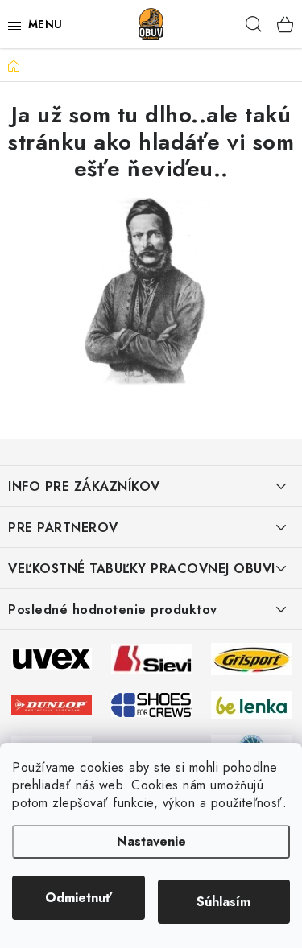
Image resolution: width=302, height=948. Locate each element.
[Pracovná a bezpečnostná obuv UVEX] (51, 657)
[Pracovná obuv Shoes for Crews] (151, 703)
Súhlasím (223, 901)
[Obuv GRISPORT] (251, 657)
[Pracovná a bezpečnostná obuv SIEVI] (151, 657)
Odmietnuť (78, 897)
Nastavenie (151, 841)
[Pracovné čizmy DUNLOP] (51, 703)
